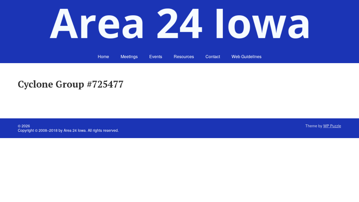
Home (103, 56)
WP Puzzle (332, 125)
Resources (184, 56)
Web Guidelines (246, 56)
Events (155, 56)
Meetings (129, 56)
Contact (213, 56)
